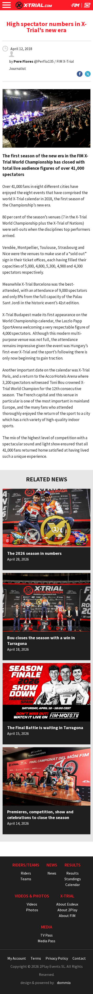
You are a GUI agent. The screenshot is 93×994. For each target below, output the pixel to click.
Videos (32, 904)
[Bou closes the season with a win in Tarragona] (46, 602)
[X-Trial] (34, 7)
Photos (32, 909)
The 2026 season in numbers (34, 553)
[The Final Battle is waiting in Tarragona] (46, 692)
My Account (16, 958)
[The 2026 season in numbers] (46, 518)
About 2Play (67, 909)
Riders (26, 873)
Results (72, 873)
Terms (36, 958)
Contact (79, 958)
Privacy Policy (57, 958)
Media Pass (46, 940)
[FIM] (75, 6)
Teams (25, 878)
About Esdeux (67, 904)
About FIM (67, 915)
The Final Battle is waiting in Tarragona (45, 727)
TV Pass (46, 935)
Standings (72, 878)
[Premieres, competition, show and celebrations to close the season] (46, 776)
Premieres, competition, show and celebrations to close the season (40, 814)
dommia (64, 982)
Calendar (72, 884)
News (51, 873)
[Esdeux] (87, 6)
